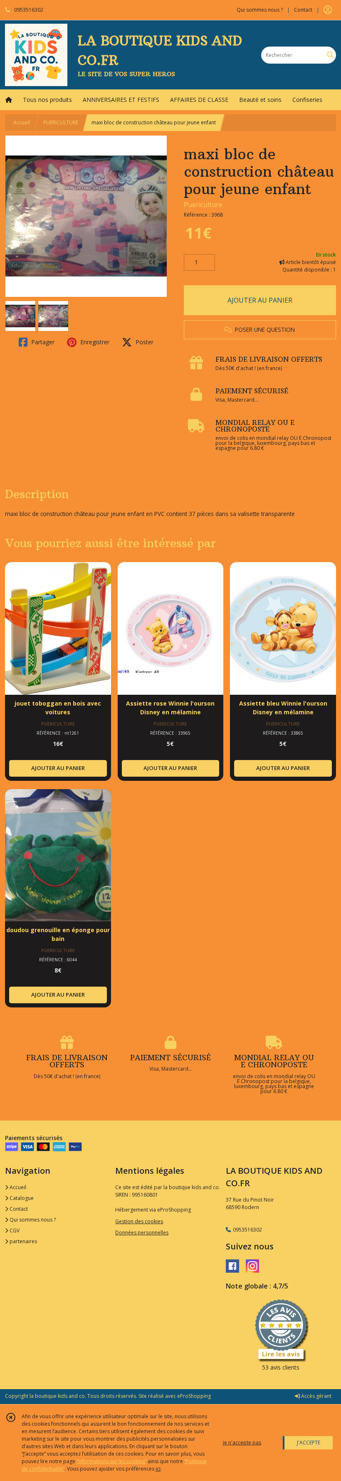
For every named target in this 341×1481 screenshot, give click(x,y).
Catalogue (21, 1198)
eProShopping (194, 1396)
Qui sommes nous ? (32, 1219)
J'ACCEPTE (308, 1442)
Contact (303, 9)
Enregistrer (94, 342)
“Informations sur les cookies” (111, 1461)
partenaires (22, 1241)
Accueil (21, 122)
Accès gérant (315, 1396)
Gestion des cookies (139, 1221)
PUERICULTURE (60, 122)
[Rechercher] (330, 55)
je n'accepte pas (242, 1442)
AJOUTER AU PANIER (259, 300)
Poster (143, 342)
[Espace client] (328, 10)
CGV (14, 1230)
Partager (42, 342)
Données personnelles (141, 1232)
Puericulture (203, 204)
